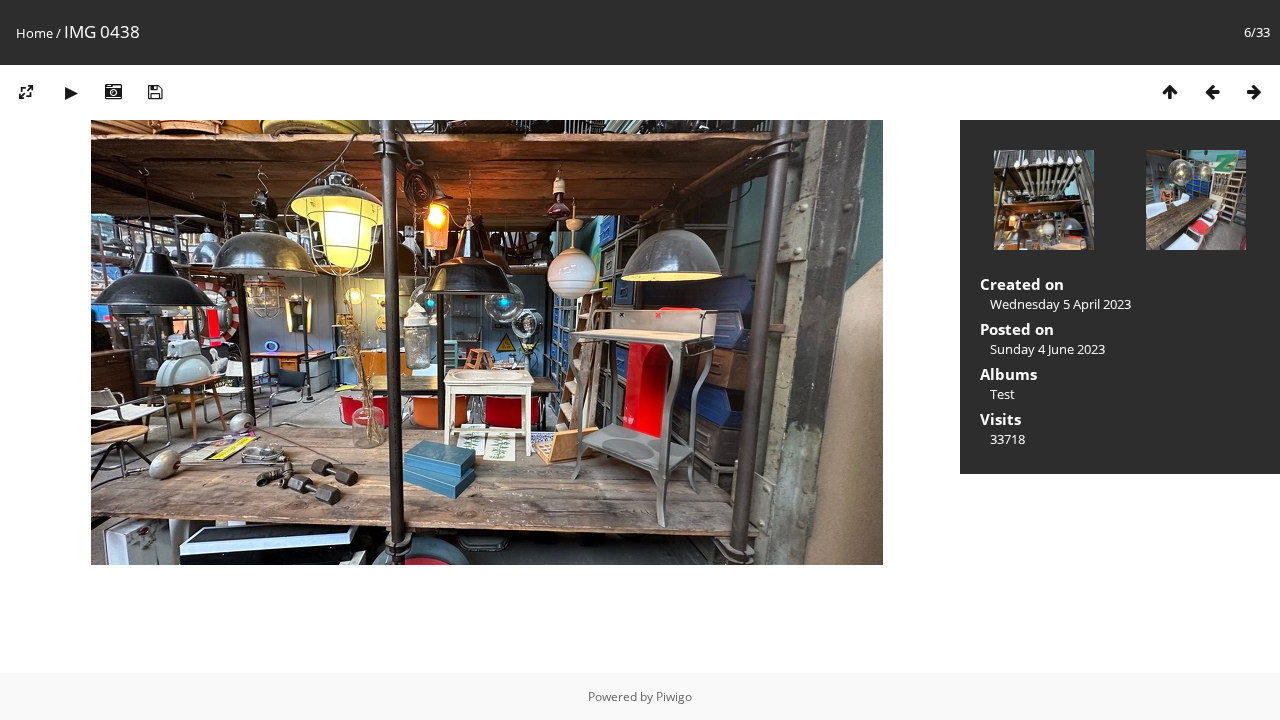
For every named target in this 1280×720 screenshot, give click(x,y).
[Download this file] (155, 91)
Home (34, 33)
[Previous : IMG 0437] (1212, 91)
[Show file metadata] (113, 91)
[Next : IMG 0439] (1254, 91)
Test (1002, 394)
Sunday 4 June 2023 (1047, 349)
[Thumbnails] (1170, 91)
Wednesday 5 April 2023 (1060, 304)
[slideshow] (71, 91)
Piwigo (674, 696)
